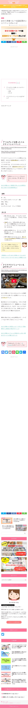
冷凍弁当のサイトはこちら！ (11, 693)
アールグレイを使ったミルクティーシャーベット (15, 88)
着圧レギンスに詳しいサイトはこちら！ (14, 697)
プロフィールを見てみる (14, 622)
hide (18, 83)
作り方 (10, 93)
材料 (10, 91)
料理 (2, 18)
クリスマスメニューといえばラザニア (15, 97)
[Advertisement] (14, 62)
